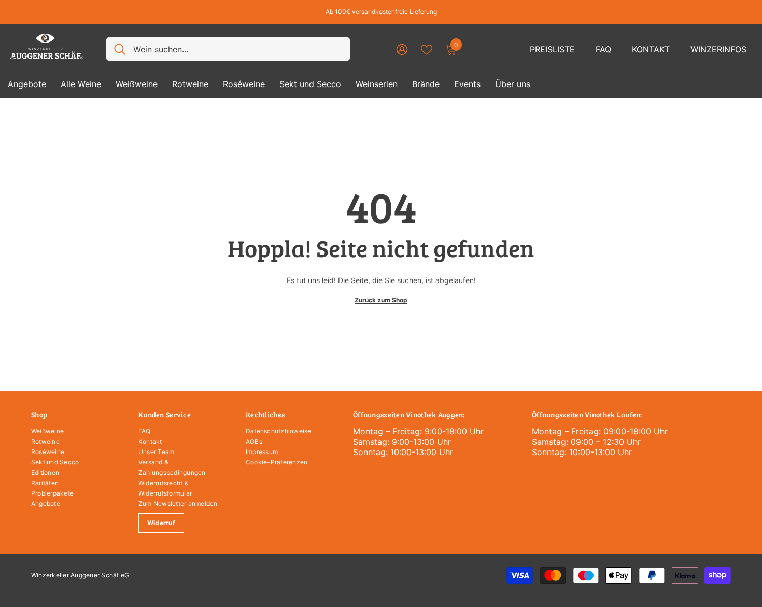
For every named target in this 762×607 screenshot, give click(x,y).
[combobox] (237, 49)
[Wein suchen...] (228, 49)
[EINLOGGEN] (402, 49)
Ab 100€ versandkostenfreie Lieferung (381, 12)
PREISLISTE (552, 49)
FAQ (603, 49)
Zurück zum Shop (381, 300)
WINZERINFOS (718, 49)
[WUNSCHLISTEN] (426, 48)
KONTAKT (651, 49)
